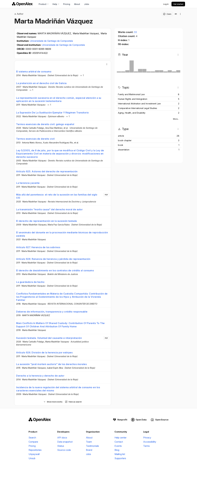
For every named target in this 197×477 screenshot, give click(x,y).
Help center (120, 437)
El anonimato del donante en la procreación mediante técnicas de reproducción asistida (62, 234)
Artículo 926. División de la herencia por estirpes (44, 352)
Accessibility (149, 441)
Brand (89, 450)
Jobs (86, 4)
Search (32, 437)
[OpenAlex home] (22, 4)
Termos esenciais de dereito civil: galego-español (45, 124)
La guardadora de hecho (30, 282)
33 (135, 32)
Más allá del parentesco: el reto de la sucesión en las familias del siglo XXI (56, 196)
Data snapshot (65, 441)
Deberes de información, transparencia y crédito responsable (52, 311)
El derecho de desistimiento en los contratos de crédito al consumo (55, 270)
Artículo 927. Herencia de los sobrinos (38, 247)
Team (89, 441)
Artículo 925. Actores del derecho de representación (47, 171)
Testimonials (92, 445)
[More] (107, 64)
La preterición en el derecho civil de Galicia (41, 83)
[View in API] (175, 14)
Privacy (147, 437)
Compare (33, 441)
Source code (64, 450)
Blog (117, 450)
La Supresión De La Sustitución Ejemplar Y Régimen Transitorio (52, 112)
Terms (146, 445)
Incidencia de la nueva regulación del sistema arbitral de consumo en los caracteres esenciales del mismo (58, 389)
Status (60, 445)
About (77, 4)
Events (118, 445)
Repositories (35, 450)
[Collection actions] (180, 14)
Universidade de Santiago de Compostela (51, 40)
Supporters (120, 458)
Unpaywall (34, 454)
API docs (62, 437)
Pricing (66, 4)
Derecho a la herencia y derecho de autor (40, 375)
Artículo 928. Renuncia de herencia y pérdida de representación (53, 258)
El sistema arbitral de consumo (33, 71)
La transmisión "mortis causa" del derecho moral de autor (49, 209)
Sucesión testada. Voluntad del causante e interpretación (49, 338)
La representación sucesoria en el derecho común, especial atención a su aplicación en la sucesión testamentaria (58, 99)
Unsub (32, 458)
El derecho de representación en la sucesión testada (46, 221)
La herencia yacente (28, 183)
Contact (119, 441)
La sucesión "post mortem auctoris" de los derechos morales (51, 364)
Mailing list (120, 454)
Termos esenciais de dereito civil (35, 138)
